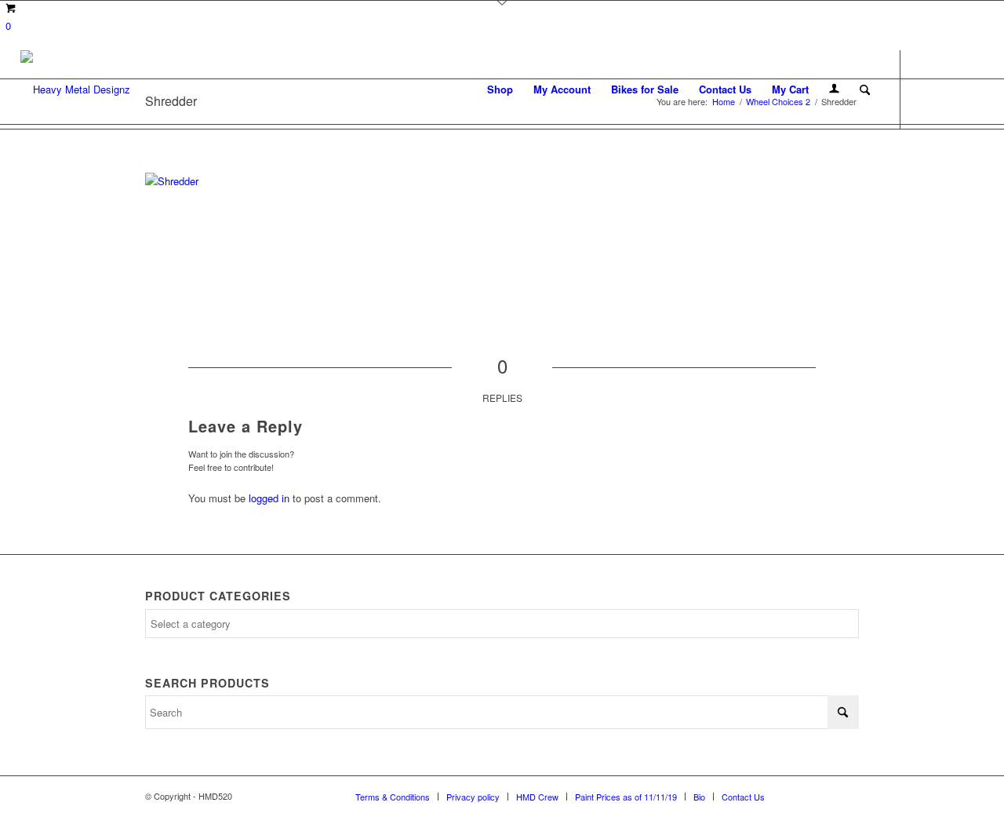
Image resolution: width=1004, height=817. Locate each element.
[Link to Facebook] (925, 88)
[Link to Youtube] (972, 88)
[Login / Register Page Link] (834, 89)
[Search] (864, 89)
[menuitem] (500, 89)
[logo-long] (75, 89)
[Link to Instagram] (948, 88)
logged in (269, 498)
